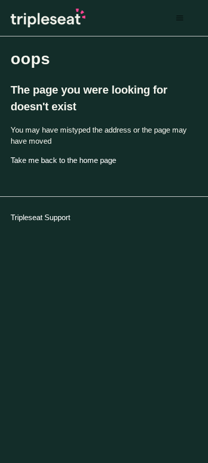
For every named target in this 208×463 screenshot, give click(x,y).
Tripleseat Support (40, 217)
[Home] (48, 18)
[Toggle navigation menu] (179, 18)
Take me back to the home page (63, 160)
